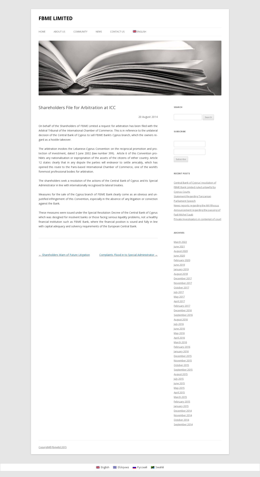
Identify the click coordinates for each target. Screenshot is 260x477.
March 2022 (180, 242)
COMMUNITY (80, 31)
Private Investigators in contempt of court (197, 219)
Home (42, 31)
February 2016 (182, 347)
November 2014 (183, 415)
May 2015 (179, 388)
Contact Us (117, 31)
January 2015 (181, 406)
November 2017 (183, 283)
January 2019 (181, 269)
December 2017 (183, 278)
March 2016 (180, 342)
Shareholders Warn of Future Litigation (64, 255)
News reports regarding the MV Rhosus (196, 205)
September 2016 (183, 315)
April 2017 (179, 301)
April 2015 (179, 392)
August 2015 (181, 374)
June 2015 (179, 383)
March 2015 (180, 397)
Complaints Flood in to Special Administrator (128, 255)
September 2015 (183, 369)
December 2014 (183, 410)
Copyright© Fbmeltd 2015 (53, 447)
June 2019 (179, 264)
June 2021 (179, 246)
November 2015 (183, 360)
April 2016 (179, 337)
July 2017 (179, 292)
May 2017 (179, 296)
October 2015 (181, 365)
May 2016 (179, 333)
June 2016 (179, 328)
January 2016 (181, 351)
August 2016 (181, 319)
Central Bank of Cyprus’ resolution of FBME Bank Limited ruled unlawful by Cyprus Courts (195, 187)
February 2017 (182, 305)
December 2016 (183, 310)
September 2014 (183, 424)
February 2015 (182, 401)
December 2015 (183, 356)
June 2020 (179, 255)
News (99, 31)
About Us (59, 31)
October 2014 (181, 420)
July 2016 (179, 324)
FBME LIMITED (56, 18)
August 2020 (181, 251)
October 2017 (181, 287)
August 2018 (181, 274)
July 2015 (179, 378)
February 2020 (182, 260)
